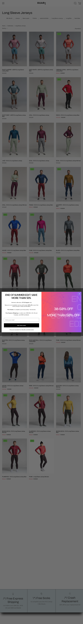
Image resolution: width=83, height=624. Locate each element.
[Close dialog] (79, 293)
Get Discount (21, 325)
